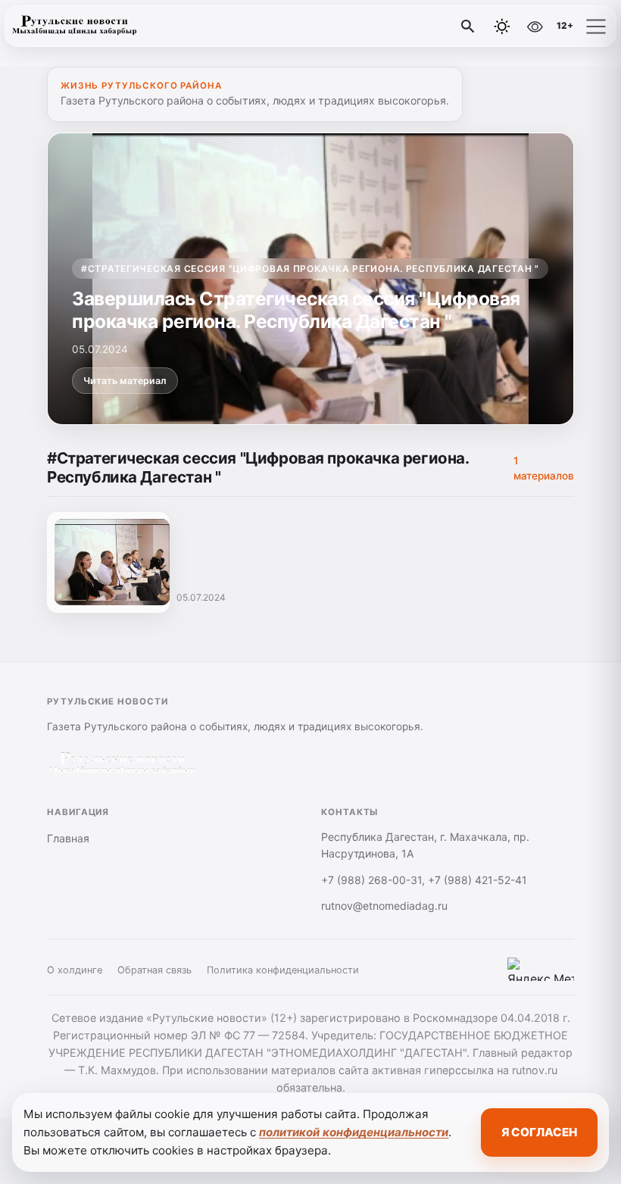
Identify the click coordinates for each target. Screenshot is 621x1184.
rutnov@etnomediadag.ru (384, 905)
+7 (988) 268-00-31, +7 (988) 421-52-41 (424, 879)
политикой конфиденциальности (353, 1132)
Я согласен (539, 1132)
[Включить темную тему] (502, 26)
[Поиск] (468, 26)
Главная (68, 838)
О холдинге (74, 970)
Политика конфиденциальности (283, 970)
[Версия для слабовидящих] (535, 26)
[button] (596, 26)
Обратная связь (154, 970)
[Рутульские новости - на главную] (74, 26)
